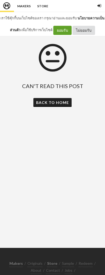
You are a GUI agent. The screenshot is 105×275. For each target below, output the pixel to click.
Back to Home (52, 102)
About (36, 270)
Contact (53, 270)
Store (42, 6)
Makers (24, 6)
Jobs (68, 270)
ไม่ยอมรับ (84, 30)
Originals (35, 263)
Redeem (86, 263)
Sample (68, 263)
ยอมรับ (62, 30)
